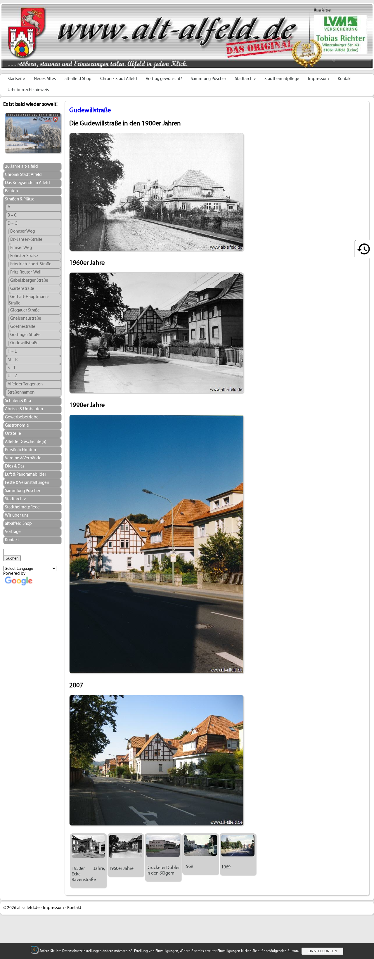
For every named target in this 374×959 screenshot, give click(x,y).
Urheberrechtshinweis (28, 90)
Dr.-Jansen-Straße (26, 240)
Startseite (16, 79)
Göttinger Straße (25, 335)
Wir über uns (16, 515)
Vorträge (13, 532)
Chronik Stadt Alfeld (118, 79)
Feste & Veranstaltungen (27, 483)
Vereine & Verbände (23, 458)
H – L (12, 351)
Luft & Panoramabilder (25, 474)
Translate (42, 589)
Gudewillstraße (24, 343)
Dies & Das (14, 466)
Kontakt (345, 79)
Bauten (11, 191)
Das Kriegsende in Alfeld (27, 183)
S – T (12, 368)
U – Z (12, 376)
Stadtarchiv (245, 79)
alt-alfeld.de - (29, 908)
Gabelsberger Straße (29, 280)
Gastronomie (17, 425)
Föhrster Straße (24, 256)
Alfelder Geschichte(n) (25, 442)
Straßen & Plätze (19, 199)
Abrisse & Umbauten (24, 409)
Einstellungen (322, 951)
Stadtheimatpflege (281, 79)
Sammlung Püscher (208, 79)
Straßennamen (21, 392)
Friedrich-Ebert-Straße (30, 264)
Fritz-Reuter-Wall (25, 272)
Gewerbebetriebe (22, 417)
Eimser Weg (21, 248)
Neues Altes (45, 79)
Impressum (318, 79)
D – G (13, 223)
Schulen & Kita (18, 401)
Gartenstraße (22, 289)
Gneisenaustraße (25, 318)
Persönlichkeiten (20, 450)
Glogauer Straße (25, 310)
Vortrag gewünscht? (164, 79)
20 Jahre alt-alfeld (21, 167)
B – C (12, 215)
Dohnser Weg (22, 231)
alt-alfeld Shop (78, 79)
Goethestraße (22, 327)
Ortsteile (13, 434)
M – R (13, 360)
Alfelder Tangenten (25, 384)
